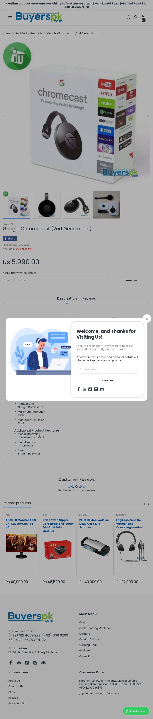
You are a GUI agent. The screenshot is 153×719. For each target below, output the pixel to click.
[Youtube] (84, 389)
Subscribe (107, 380)
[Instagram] (96, 389)
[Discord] (102, 389)
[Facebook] (78, 389)
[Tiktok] (90, 389)
